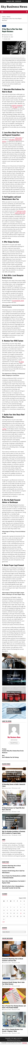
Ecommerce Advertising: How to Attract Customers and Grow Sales (11, 866)
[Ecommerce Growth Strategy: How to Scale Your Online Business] (14, 972)
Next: (10, 756)
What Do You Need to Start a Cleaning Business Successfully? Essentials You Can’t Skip (13, 887)
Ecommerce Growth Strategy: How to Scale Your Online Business (13, 983)
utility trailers (18, 137)
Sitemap (24, 1042)
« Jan (3, 922)
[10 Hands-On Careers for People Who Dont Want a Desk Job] (14, 798)
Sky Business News (14, 7)
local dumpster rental (18, 300)
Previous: (13, 750)
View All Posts (14, 743)
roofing (4, 429)
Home (4, 26)
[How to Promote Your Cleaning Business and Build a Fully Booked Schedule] (14, 996)
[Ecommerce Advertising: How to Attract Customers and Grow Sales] (14, 949)
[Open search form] (26, 12)
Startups (6, 1002)
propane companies (17, 105)
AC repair (15, 107)
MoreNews (10, 1040)
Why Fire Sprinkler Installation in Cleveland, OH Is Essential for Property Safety (13, 832)
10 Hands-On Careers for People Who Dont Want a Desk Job (13, 809)
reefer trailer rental (20, 213)
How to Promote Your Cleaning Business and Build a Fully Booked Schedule (14, 1006)
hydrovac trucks (21, 211)
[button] (2, 11)
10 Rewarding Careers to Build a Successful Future (13, 785)
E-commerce (6, 954)
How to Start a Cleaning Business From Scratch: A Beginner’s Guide (12, 1030)
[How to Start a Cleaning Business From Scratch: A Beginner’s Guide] (14, 1019)
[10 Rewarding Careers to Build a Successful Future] (14, 774)
